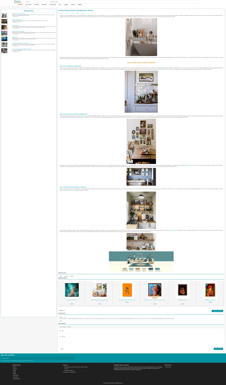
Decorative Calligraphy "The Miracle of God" (127, 299)
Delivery (14, 373)
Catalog (14, 372)
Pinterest (72, 276)
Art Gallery (72, 13)
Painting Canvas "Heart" (182, 299)
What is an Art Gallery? (16, 19)
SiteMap (14, 370)
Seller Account (168, 366)
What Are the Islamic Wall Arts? (18, 31)
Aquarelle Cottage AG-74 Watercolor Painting (99, 299)
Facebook (66, 276)
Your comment (62, 336)
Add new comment (218, 348)
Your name (61, 330)
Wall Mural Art (15, 37)
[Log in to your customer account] (210, 1)
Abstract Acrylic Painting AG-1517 (72, 299)
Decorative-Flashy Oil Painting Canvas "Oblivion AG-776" (154, 299)
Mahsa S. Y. (68, 13)
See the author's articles (217, 310)
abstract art (71, 190)
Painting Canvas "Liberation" (210, 299)
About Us (14, 366)
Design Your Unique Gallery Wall (18, 13)
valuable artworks (160, 69)
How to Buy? (15, 377)
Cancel (62, 348)
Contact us (15, 368)
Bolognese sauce (188, 165)
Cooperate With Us (16, 378)
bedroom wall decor (173, 230)
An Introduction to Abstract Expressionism (20, 43)
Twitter (60, 276)
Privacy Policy (15, 375)
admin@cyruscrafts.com (69, 370)
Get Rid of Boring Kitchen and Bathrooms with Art (21, 48)
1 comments (82, 13)
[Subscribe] (73, 358)
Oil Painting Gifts (15, 25)
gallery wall (83, 115)
